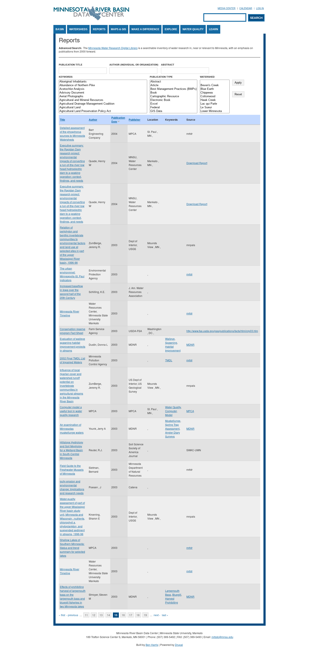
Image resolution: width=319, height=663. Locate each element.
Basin (60, 29)
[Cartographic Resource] (173, 96)
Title (62, 120)
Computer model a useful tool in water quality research (71, 411)
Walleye (170, 339)
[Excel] (173, 104)
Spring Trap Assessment (172, 426)
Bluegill (176, 594)
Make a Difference (145, 29)
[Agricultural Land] (103, 107)
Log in (260, 8)
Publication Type (161, 76)
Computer (171, 411)
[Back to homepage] (91, 19)
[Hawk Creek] (214, 100)
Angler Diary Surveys (172, 434)
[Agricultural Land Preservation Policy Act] (103, 111)
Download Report (196, 163)
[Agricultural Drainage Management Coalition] (103, 104)
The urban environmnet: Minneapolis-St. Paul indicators (72, 274)
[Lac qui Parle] (214, 104)
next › (157, 615)
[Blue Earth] (214, 89)
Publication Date (118, 119)
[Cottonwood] (214, 96)
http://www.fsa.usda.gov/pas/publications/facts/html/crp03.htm (222, 331)
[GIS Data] (173, 111)
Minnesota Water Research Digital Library (113, 48)
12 (93, 615)
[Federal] (173, 107)
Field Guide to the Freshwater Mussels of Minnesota (72, 469)
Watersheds (78, 29)
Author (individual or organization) (133, 64)
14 (108, 615)
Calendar (245, 8)
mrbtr (189, 274)
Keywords (65, 76)
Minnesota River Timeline (69, 313)
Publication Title (70, 64)
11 (86, 615)
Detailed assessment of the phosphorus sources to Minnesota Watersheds (72, 133)
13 (101, 615)
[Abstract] (173, 82)
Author (93, 120)
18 (138, 615)
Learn (213, 29)
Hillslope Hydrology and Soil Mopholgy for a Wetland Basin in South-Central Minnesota (71, 450)
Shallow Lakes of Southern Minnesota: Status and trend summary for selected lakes (72, 547)
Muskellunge (172, 421)
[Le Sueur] (214, 107)
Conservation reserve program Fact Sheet (72, 331)
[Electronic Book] (173, 100)
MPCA (190, 411)
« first (62, 615)
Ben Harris (152, 645)
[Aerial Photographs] (103, 96)
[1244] (214, 82)
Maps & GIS (118, 29)
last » (165, 615)
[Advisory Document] (103, 93)
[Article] (173, 85)
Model (169, 415)
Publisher (134, 120)
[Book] (173, 93)
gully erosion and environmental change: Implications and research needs (72, 487)
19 (145, 615)
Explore (171, 29)
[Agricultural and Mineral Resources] (103, 100)
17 (130, 615)
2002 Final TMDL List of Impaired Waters (72, 360)
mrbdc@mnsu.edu (222, 637)
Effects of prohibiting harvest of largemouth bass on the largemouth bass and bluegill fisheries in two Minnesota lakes (73, 596)
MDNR (190, 344)
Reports (99, 29)
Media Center (226, 8)
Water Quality (193, 29)
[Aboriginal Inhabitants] (103, 82)
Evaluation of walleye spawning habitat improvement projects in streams (72, 344)
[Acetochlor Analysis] (103, 89)
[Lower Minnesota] (214, 111)
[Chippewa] (214, 93)
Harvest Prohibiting (171, 600)
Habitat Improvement (173, 348)
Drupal (179, 645)
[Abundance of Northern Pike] (103, 85)
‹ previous (72, 615)
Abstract (167, 64)
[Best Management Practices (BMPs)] (173, 89)
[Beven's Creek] (214, 85)
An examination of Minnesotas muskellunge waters (72, 428)
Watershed (207, 76)
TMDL (168, 360)
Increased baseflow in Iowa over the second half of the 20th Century (71, 291)
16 (123, 615)
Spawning (171, 342)
